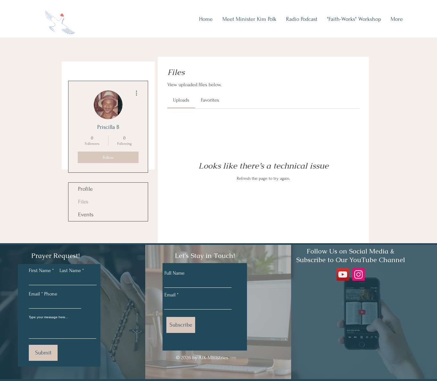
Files (83, 202)
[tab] (181, 100)
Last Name (70, 270)
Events (85, 214)
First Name (40, 270)
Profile (85, 189)
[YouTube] (343, 274)
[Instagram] (358, 274)
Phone (50, 293)
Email (170, 294)
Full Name (174, 273)
